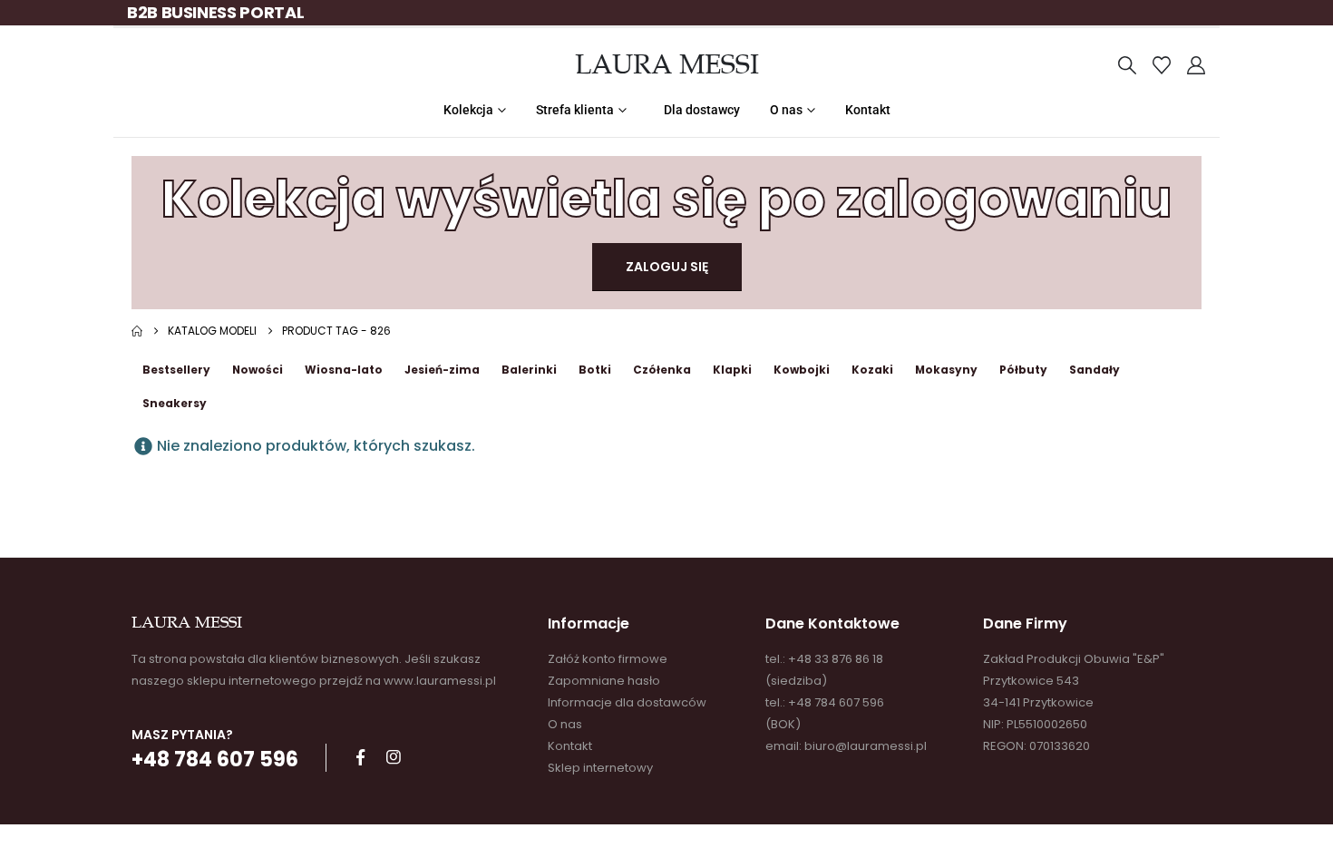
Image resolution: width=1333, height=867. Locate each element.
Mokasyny (946, 369)
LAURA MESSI (667, 64)
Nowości (257, 369)
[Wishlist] (1161, 65)
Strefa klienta (575, 109)
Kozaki (872, 369)
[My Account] (1196, 65)
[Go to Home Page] (136, 331)
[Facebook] (360, 757)
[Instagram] (393, 757)
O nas (786, 109)
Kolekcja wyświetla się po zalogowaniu (666, 199)
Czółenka (662, 369)
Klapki (732, 369)
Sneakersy (174, 403)
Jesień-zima (442, 369)
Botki (595, 369)
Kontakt (867, 109)
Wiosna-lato (344, 369)
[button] (1127, 65)
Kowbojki (802, 369)
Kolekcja (468, 109)
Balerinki (529, 369)
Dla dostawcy (702, 109)
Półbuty (1023, 369)
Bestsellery (176, 369)
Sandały (1094, 369)
